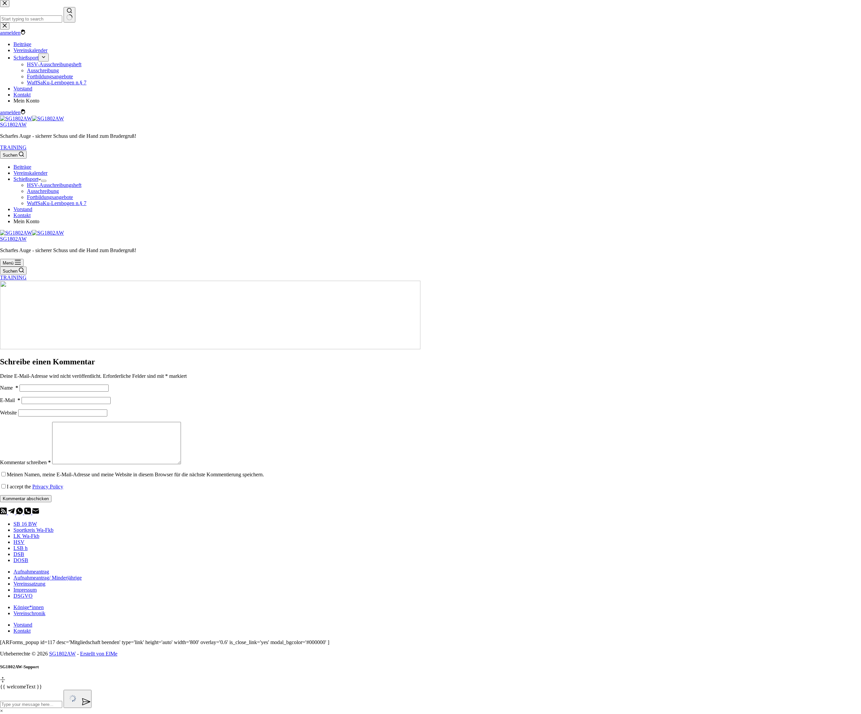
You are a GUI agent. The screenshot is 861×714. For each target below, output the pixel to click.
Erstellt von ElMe (98, 654)
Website (8, 412)
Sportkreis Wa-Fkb (33, 530)
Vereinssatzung (29, 584)
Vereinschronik (29, 613)
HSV (19, 542)
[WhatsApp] (20, 512)
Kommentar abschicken (26, 498)
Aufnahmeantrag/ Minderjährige (47, 578)
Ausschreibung (43, 191)
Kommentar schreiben (25, 462)
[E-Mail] (35, 512)
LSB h (20, 548)
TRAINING (13, 147)
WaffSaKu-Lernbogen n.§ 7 (56, 203)
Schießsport (25, 179)
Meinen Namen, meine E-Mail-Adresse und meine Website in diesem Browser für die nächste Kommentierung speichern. (135, 474)
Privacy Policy (47, 486)
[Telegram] (12, 512)
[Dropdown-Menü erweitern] (43, 181)
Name (9, 388)
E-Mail (10, 400)
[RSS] (4, 512)
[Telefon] (28, 512)
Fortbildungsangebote (50, 197)
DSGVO (23, 596)
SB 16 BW (25, 524)
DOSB (20, 560)
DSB (18, 554)
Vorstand (22, 209)
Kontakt (22, 215)
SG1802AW (13, 124)
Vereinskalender (30, 173)
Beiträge (22, 167)
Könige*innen (28, 607)
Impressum (25, 590)
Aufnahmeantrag (31, 571)
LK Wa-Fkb (26, 536)
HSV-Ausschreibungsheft (54, 185)
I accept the (35, 486)
